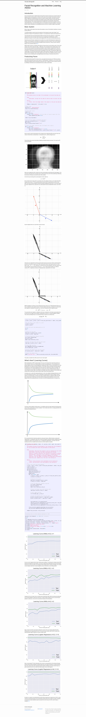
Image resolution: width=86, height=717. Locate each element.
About (53, 1)
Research (57, 1)
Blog (60, 1)
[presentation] (39, 46)
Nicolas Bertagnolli (29, 1)
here (37, 43)
